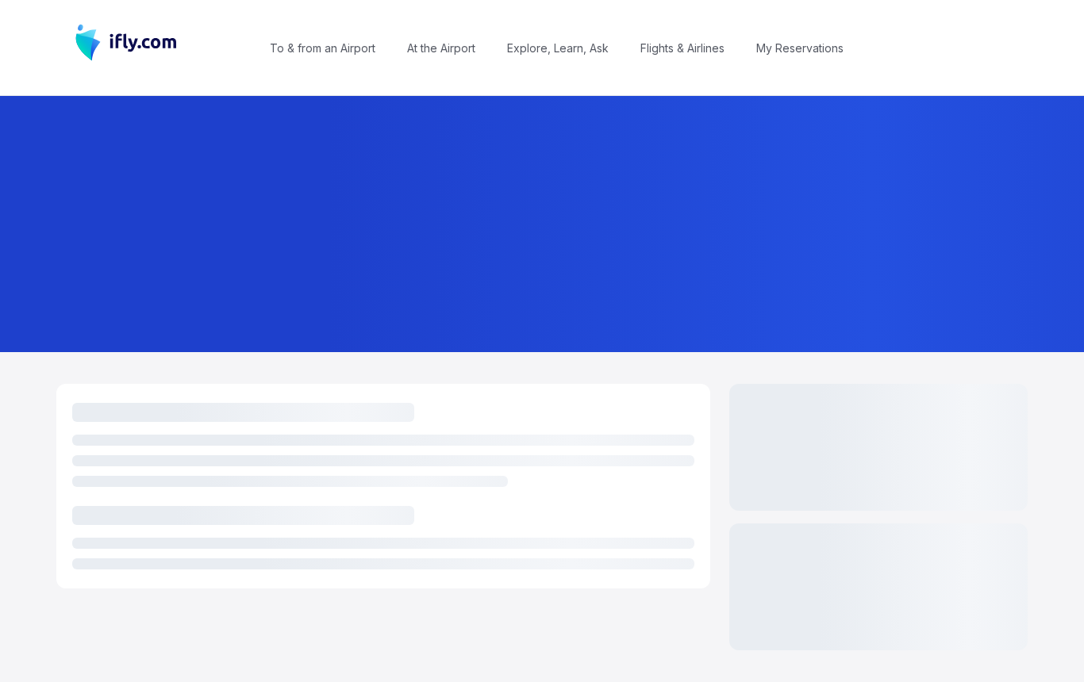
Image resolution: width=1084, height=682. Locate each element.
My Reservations (800, 48)
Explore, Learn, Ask (558, 48)
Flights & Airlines (682, 48)
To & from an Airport (322, 48)
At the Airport (441, 48)
